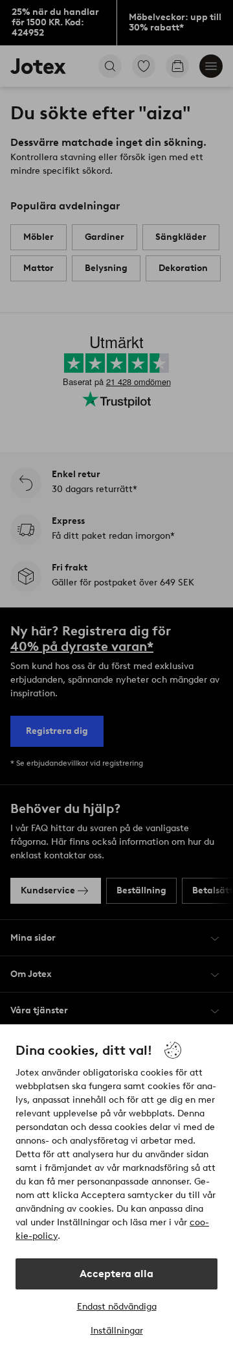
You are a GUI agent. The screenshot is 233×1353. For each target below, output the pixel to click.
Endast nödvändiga (117, 1306)
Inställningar (117, 1330)
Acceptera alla (116, 1273)
